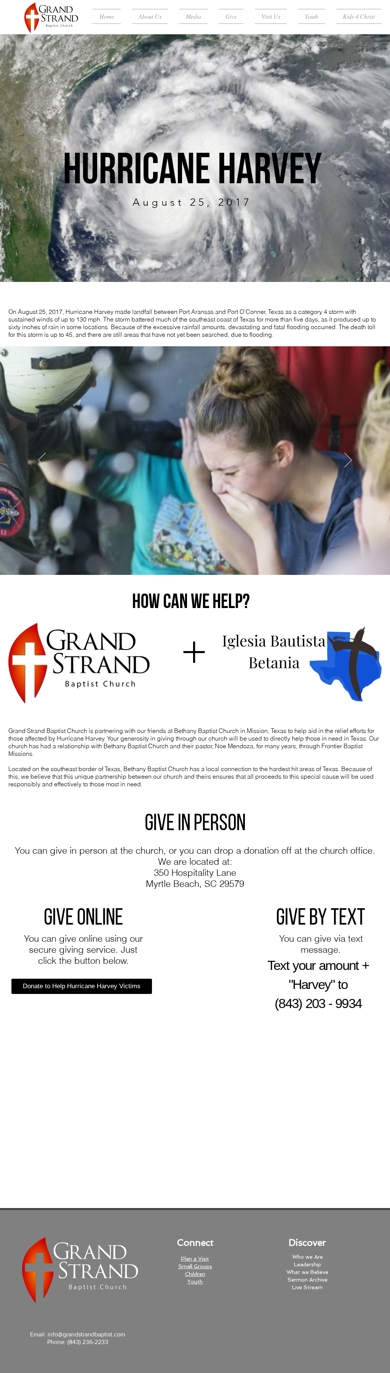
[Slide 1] (195, 263)
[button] (150, 16)
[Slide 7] (174, 559)
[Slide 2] (181, 559)
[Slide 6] (209, 559)
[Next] (348, 158)
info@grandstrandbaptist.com (86, 1334)
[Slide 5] (202, 559)
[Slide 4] (195, 559)
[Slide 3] (188, 559)
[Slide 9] (222, 559)
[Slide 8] (215, 559)
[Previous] (41, 158)
